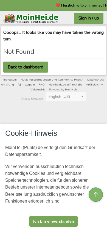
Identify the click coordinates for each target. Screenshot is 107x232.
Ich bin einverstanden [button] (53, 221)
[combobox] (65, 97)
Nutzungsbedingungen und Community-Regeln (52, 80)
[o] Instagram (26, 84)
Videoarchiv (37, 89)
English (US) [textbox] (59, 96)
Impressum (9, 80)
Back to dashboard (25, 67)
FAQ (42, 84)
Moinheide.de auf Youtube (65, 84)
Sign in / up (88, 18)
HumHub (71, 89)
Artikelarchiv (94, 84)
